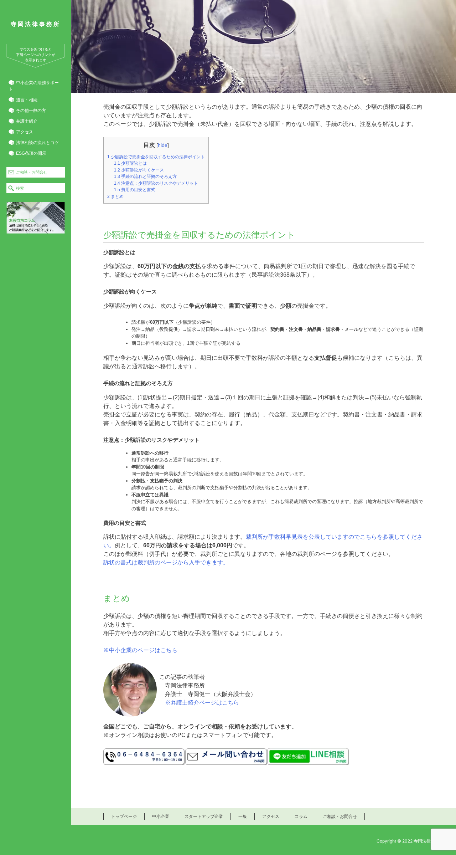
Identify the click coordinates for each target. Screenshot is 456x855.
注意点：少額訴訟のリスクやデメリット (156, 183)
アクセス (24, 131)
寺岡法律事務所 (36, 24)
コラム (301, 816)
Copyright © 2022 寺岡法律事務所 (410, 841)
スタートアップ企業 (204, 816)
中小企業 (160, 816)
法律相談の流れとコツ (37, 142)
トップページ (124, 816)
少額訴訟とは (130, 163)
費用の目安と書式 (134, 189)
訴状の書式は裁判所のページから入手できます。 (166, 562)
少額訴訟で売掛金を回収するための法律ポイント (156, 156)
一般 (242, 816)
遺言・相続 (26, 99)
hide (162, 145)
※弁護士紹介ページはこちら (202, 703)
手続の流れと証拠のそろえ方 (145, 176)
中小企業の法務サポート (34, 86)
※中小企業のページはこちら (140, 650)
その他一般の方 (31, 110)
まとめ (115, 196)
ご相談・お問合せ (31, 172)
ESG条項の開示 (31, 153)
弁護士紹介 (26, 121)
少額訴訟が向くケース (139, 170)
